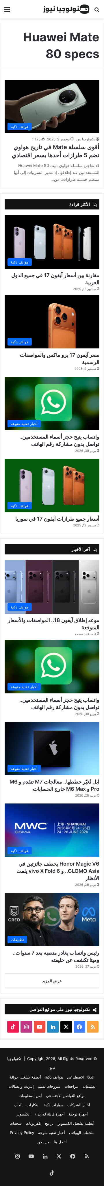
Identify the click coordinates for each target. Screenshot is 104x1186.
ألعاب (18, 1105)
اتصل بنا (60, 1141)
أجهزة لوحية (78, 1114)
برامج (49, 1123)
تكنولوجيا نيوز (85, 139)
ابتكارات (33, 1105)
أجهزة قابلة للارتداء (50, 1114)
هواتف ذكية (54, 1077)
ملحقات (16, 1123)
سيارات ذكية (53, 1105)
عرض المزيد (52, 981)
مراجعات (71, 1086)
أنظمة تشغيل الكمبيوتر (76, 1123)
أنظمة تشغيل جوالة (25, 1077)
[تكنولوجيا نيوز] (66, 9)
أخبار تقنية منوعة (51, 1132)
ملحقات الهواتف (81, 1132)
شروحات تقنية (49, 1086)
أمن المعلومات (30, 1095)
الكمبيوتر (23, 1114)
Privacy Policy (22, 1132)
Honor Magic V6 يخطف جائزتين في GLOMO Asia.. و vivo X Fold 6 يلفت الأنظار (57, 871)
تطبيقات (89, 1086)
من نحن (43, 1141)
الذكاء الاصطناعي (80, 1077)
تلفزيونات (33, 1123)
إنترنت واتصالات (21, 1086)
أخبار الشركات (78, 1105)
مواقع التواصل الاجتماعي (66, 1095)
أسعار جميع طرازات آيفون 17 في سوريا (57, 519)
